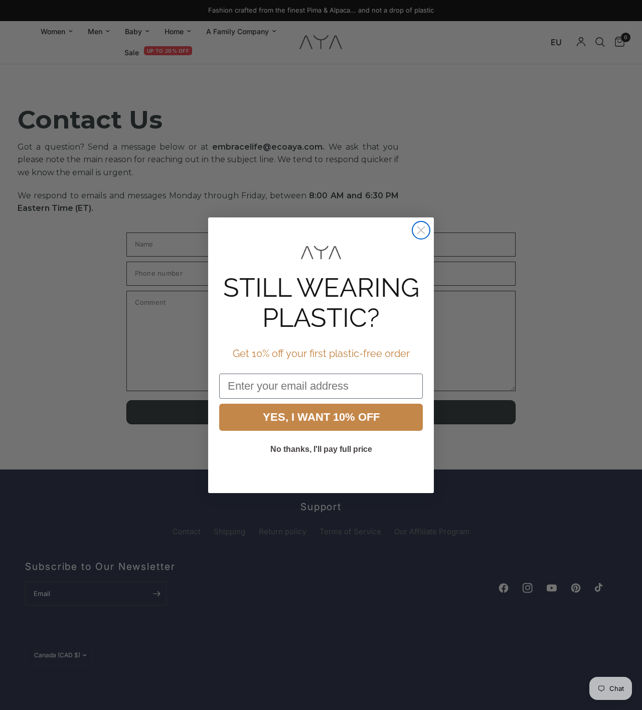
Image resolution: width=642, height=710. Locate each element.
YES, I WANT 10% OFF (321, 417)
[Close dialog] (421, 230)
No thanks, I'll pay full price (321, 449)
